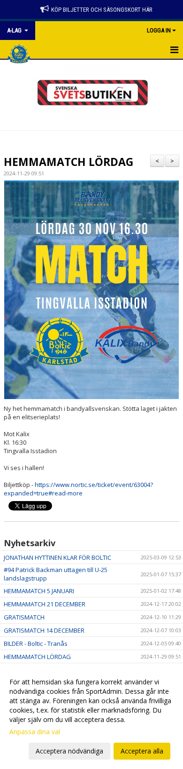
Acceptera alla (142, 750)
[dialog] (91, 716)
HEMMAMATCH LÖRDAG (68, 161)
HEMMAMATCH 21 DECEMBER (44, 604)
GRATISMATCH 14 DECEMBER (44, 630)
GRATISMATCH (24, 617)
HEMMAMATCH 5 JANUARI (39, 591)
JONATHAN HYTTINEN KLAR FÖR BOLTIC (57, 557)
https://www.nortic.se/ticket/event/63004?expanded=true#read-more (78, 488)
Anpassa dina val (34, 732)
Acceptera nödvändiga (69, 750)
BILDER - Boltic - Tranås (36, 643)
